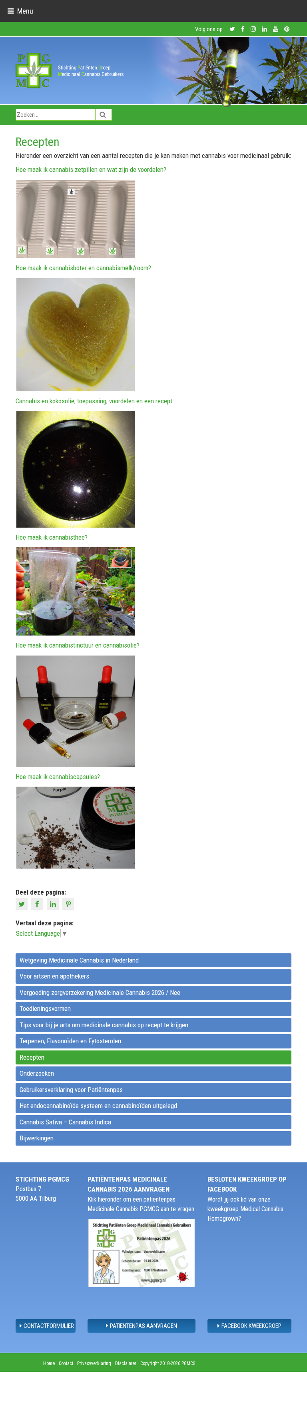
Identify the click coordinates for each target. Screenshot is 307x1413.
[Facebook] (38, 903)
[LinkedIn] (54, 903)
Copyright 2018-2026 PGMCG (167, 1363)
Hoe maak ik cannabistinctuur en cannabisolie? (78, 645)
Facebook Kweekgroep (251, 1325)
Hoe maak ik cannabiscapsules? (58, 777)
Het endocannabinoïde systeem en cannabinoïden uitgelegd (98, 1106)
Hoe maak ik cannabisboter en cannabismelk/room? (83, 268)
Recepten (32, 1057)
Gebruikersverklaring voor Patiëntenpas (71, 1090)
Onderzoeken (37, 1073)
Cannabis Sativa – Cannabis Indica (65, 1122)
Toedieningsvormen (45, 1008)
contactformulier (49, 1325)
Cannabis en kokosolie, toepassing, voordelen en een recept (94, 401)
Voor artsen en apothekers (54, 976)
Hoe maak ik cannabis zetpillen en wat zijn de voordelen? (91, 169)
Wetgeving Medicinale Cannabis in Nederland (79, 960)
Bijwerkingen (37, 1138)
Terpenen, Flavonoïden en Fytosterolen (70, 1041)
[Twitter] (23, 903)
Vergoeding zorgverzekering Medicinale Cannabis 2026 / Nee (100, 992)
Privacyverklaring (94, 1363)
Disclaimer (125, 1363)
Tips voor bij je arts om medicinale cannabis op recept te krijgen (104, 1025)
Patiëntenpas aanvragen (143, 1325)
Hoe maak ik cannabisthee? (52, 537)
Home (49, 1363)
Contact (66, 1363)
